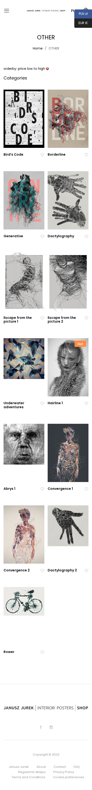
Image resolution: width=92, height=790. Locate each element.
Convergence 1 (60, 488)
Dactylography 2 (62, 570)
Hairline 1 (55, 403)
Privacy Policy (63, 772)
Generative (13, 236)
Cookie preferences (68, 777)
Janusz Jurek (19, 767)
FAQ (77, 767)
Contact (60, 767)
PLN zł (81, 13)
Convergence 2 (17, 570)
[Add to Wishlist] (42, 155)
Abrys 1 (9, 488)
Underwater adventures (14, 405)
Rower (9, 651)
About (41, 767)
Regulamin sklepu (32, 772)
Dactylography (61, 236)
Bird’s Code (13, 154)
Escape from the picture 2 (62, 319)
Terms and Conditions (28, 777)
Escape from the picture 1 (18, 319)
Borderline (57, 154)
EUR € (81, 23)
